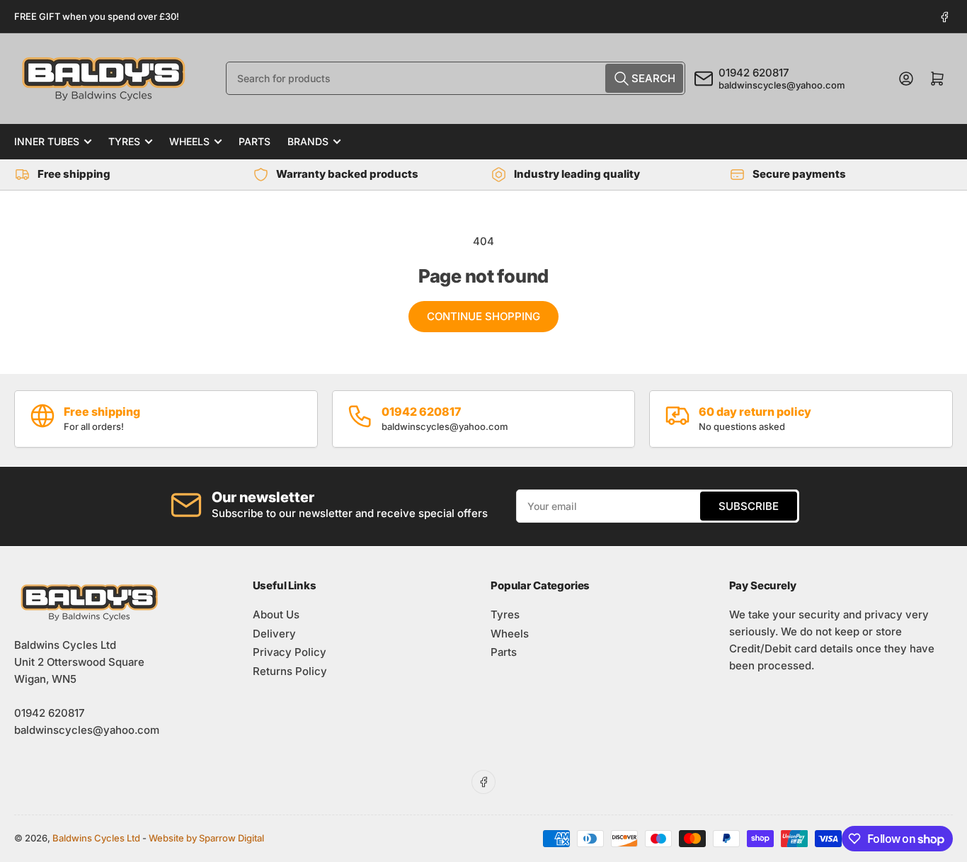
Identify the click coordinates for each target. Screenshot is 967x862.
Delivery (274, 633)
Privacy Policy (289, 652)
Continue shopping (483, 316)
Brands (307, 141)
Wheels (189, 141)
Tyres (124, 141)
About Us (276, 614)
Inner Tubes (46, 141)
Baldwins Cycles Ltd (96, 838)
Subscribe (749, 506)
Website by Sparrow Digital (206, 838)
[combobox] (455, 78)
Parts (254, 141)
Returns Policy (290, 671)
